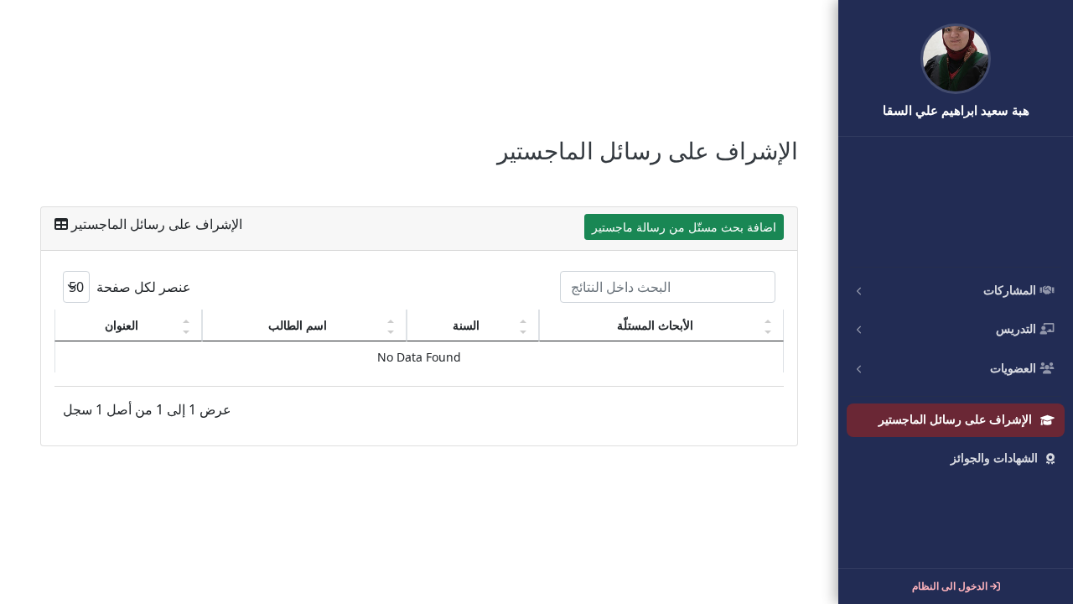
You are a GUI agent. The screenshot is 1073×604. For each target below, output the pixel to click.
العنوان (121, 325)
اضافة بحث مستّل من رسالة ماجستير (684, 227)
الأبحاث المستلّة (655, 325)
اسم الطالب (297, 325)
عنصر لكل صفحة (142, 287)
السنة (466, 325)
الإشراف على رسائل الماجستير (955, 420)
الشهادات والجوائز (994, 458)
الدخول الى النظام (951, 586)
